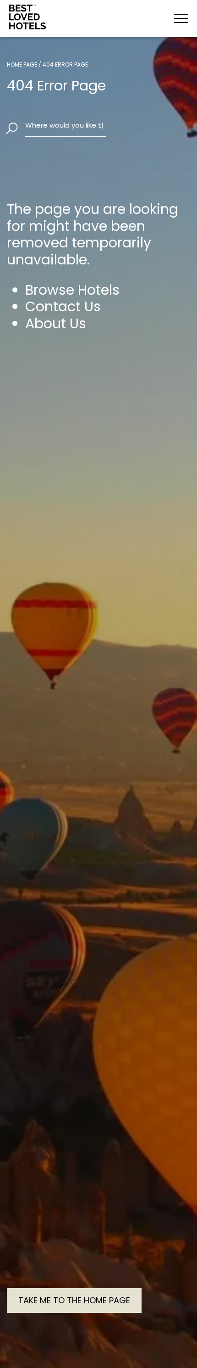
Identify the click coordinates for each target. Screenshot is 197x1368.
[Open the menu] (181, 18)
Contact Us (63, 306)
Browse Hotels (72, 290)
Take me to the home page (74, 1300)
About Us (55, 323)
